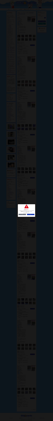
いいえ (22, 214)
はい (30, 214)
